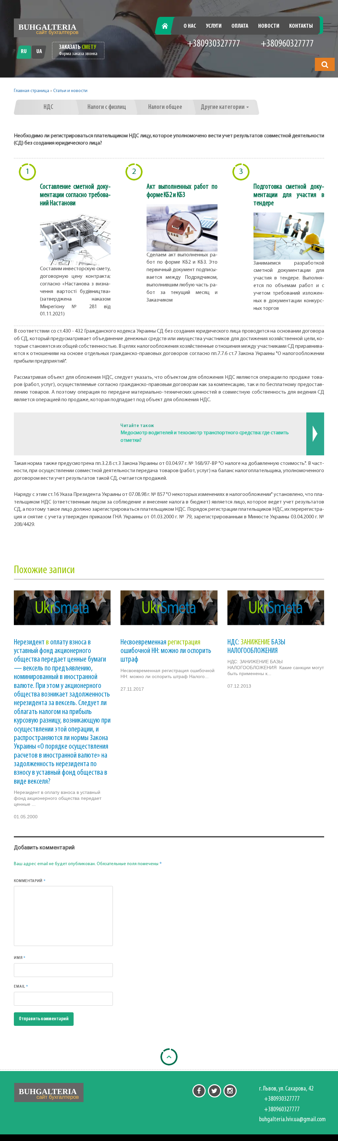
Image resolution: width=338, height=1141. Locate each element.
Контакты (301, 26)
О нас (190, 26)
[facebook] (199, 1090)
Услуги (213, 26)
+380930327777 (213, 44)
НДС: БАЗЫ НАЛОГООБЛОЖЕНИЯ (256, 646)
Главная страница (31, 90)
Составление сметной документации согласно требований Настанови (75, 195)
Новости (268, 26)
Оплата (239, 26)
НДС (48, 107)
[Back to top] (169, 1056)
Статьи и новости (70, 90)
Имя (20, 957)
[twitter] (214, 1090)
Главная (168, 26)
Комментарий (30, 880)
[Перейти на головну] (48, 27)
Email (21, 986)
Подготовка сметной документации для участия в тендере (289, 195)
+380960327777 (287, 44)
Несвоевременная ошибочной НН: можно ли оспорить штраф (165, 651)
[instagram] (230, 1090)
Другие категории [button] (223, 107)
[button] (325, 64)
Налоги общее (165, 107)
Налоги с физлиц (106, 107)
